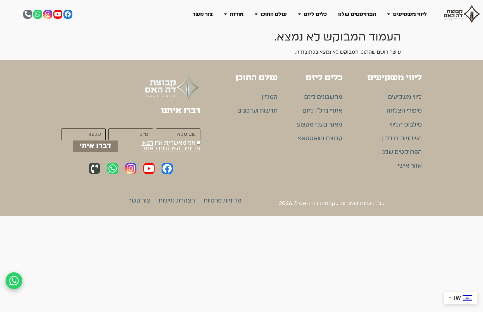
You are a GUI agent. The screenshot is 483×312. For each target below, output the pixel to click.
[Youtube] (57, 14)
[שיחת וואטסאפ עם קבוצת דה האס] (14, 280)
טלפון (98, 124)
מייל (148, 124)
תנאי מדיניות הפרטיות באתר (170, 146)
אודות (236, 14)
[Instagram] (47, 14)
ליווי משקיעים (410, 14)
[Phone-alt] (27, 14)
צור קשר (203, 14)
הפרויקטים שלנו (357, 14)
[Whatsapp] (37, 14)
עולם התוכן (274, 14)
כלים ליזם (315, 14)
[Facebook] (67, 14)
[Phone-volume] (94, 168)
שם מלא (189, 124)
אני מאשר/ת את (170, 146)
